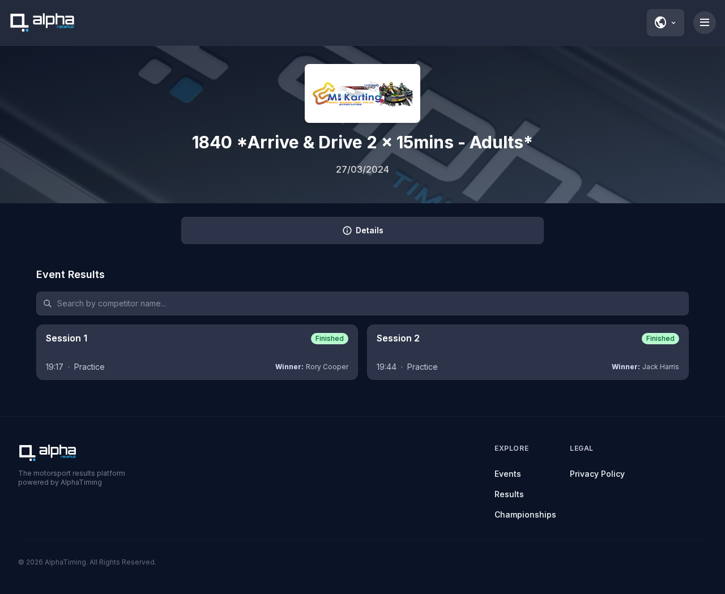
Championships (525, 514)
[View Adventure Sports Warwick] (362, 93)
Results (509, 494)
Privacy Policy (597, 473)
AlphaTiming (65, 562)
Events (507, 473)
